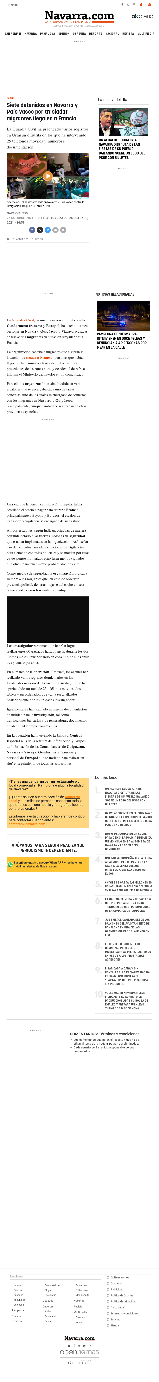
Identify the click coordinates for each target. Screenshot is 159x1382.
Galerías (80, 1317)
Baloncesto (51, 1316)
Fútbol (48, 1311)
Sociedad (19, 1304)
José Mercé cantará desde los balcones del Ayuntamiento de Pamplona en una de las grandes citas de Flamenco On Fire (127, 927)
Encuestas (50, 1295)
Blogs (48, 1290)
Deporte (95, 33)
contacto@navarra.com (27, 824)
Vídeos (79, 1322)
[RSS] (90, 1346)
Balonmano (82, 1285)
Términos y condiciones (119, 1034)
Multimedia (145, 33)
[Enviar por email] (55, 229)
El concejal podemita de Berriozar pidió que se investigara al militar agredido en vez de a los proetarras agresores (128, 952)
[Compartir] (32, 229)
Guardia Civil (21, 239)
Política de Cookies (122, 1295)
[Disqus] (110, 1109)
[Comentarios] (63, 229)
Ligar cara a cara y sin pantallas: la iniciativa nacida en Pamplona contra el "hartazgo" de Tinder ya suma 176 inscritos (127, 976)
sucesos (37, 239)
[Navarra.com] (79, 16)
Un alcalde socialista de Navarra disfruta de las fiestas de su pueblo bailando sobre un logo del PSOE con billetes (122, 149)
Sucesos (18, 1295)
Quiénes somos (120, 1277)
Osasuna (79, 33)
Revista (128, 33)
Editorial (18, 1321)
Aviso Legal (117, 1307)
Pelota (48, 1321)
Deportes (48, 1306)
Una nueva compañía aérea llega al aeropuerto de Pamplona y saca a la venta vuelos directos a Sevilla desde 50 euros (128, 866)
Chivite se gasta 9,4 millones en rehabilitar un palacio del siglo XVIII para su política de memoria (128, 886)
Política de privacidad (123, 1301)
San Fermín (12, 33)
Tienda (115, 1325)
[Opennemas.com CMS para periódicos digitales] (79, 1356)
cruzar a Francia (39, 357)
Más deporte (82, 1295)
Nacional (112, 33)
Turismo (115, 1319)
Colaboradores (52, 1285)
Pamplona (47, 33)
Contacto (116, 1283)
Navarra (31, 33)
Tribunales (19, 1299)
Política (18, 1290)
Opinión (64, 33)
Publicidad (117, 1289)
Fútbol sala (82, 1290)
